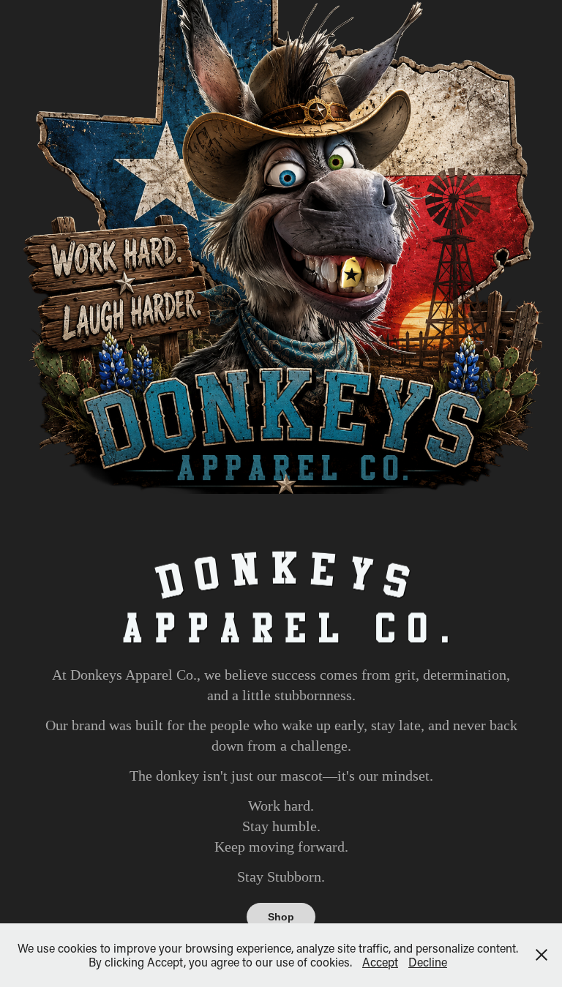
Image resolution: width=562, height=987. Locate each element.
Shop (281, 917)
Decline (427, 961)
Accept (380, 961)
